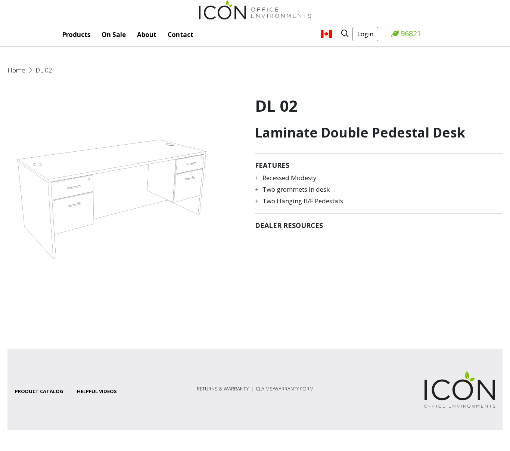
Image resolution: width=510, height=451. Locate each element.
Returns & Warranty (223, 388)
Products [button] (76, 34)
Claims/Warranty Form (285, 388)
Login (365, 34)
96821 (410, 33)
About (146, 34)
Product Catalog (39, 391)
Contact (180, 34)
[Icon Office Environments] (255, 9)
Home (16, 70)
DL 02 (43, 70)
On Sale (114, 34)
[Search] (342, 33)
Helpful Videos (97, 391)
